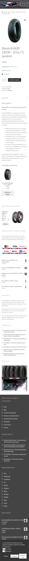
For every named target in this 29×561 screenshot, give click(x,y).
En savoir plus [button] (6, 546)
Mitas (5, 500)
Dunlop (6, 485)
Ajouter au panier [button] (8, 193)
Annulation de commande (10, 418)
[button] (25, 20)
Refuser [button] (6, 556)
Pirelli (5, 503)
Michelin (6, 497)
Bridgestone (7, 476)
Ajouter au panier (14, 80)
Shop (9, 12)
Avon (5, 473)
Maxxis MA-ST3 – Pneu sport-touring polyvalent (14, 347)
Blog (5, 409)
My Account (7, 421)
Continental (7, 479)
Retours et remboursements (11, 415)
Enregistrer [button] (14, 556)
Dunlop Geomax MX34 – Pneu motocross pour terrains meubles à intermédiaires (14, 335)
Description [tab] (5, 98)
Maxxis (10, 90)
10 (7, 90)
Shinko (5, 506)
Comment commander (10, 412)
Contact (6, 427)
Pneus (13, 12)
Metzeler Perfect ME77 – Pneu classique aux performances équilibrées (13, 354)
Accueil (5, 12)
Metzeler (6, 494)
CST (5, 482)
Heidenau (6, 488)
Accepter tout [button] (22, 556)
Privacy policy (7, 424)
